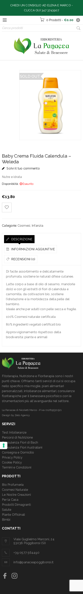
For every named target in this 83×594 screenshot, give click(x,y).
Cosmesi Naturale (15, 490)
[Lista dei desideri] (7, 207)
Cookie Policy (12, 462)
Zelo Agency (22, 415)
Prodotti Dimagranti (16, 504)
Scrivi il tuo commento (23, 168)
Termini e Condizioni (16, 467)
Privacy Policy (12, 457)
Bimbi (6, 519)
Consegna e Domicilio (18, 452)
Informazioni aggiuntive (32, 249)
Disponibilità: (10, 183)
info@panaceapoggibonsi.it (33, 562)
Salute (6, 509)
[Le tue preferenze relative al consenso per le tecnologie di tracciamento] (3, 445)
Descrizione (21, 239)
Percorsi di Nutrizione (17, 437)
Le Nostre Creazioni (16, 495)
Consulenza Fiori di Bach (20, 442)
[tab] (19, 239)
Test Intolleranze (14, 432)
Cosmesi (24, 225)
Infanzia (37, 225)
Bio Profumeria (13, 485)
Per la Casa (10, 499)
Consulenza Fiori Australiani (22, 447)
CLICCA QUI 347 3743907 (41, 10)
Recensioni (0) (22, 259)
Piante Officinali (13, 514)
